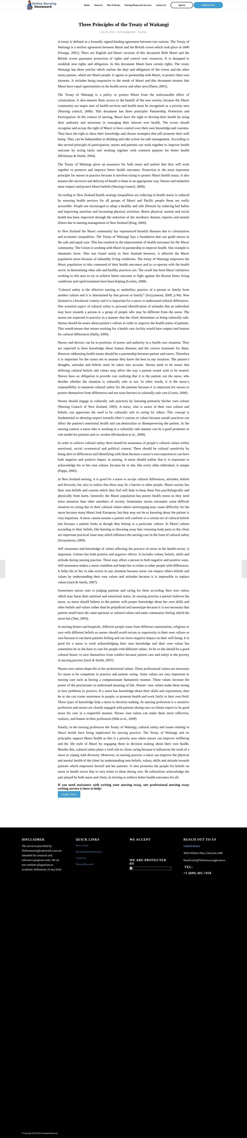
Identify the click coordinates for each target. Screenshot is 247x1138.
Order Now (69, 794)
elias (144, 32)
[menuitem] (87, 5)
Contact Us (81, 858)
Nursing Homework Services (88, 851)
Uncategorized (127, 32)
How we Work (82, 845)
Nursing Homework (84, 864)
